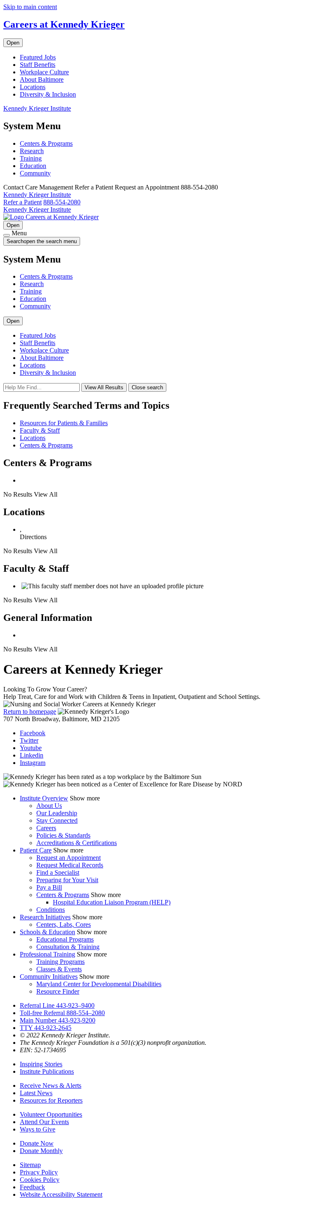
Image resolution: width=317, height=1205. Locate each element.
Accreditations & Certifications (76, 842)
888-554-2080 (61, 202)
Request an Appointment (68, 857)
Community (35, 173)
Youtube (31, 747)
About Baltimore (42, 79)
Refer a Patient (22, 202)
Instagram (32, 762)
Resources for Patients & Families (64, 422)
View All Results (104, 387)
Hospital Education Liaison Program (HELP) (111, 902)
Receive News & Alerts (50, 1085)
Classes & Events (59, 969)
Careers (46, 827)
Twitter (29, 740)
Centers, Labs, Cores (63, 924)
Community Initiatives (49, 976)
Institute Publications (47, 1071)
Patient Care (36, 850)
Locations (32, 86)
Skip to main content (30, 6)
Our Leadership (56, 813)
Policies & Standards (63, 835)
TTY (45, 1027)
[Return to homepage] (14, 216)
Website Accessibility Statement (61, 1194)
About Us (49, 805)
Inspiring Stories (41, 1064)
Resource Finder (57, 991)
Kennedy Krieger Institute (37, 108)
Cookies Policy (39, 1179)
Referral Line (57, 1005)
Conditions (50, 909)
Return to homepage (29, 711)
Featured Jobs (38, 57)
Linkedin (31, 755)
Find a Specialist (57, 872)
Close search (147, 387)
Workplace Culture (44, 72)
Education (33, 165)
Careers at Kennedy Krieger (64, 24)
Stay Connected (57, 820)
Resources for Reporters (51, 1100)
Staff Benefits (37, 64)
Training (31, 158)
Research (32, 150)
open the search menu (50, 241)
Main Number (57, 1020)
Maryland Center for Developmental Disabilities (98, 983)
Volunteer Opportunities (51, 1114)
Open (13, 43)
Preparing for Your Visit (67, 879)
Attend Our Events (44, 1121)
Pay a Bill (49, 887)
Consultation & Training (67, 946)
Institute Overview (44, 798)
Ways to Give (37, 1129)
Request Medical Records (69, 865)
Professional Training (47, 954)
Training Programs (60, 961)
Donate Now (37, 1143)
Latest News (36, 1092)
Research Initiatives (45, 917)
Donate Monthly (41, 1150)
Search (42, 241)
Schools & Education (47, 931)
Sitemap (30, 1164)
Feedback (32, 1187)
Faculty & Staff (40, 430)
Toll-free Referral (62, 1012)
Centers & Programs (46, 143)
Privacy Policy (39, 1172)
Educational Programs (65, 939)
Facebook (32, 732)
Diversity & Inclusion (48, 94)
